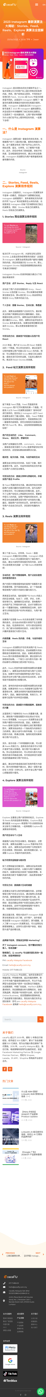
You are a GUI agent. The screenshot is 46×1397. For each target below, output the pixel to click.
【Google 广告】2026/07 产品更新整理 (31, 1153)
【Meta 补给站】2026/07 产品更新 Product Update (29, 1114)
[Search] (40, 1019)
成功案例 (20, 1314)
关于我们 (34, 1314)
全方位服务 (7, 1314)
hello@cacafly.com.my (20, 965)
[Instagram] (10, 1069)
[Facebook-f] (4, 1069)
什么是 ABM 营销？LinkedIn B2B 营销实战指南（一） (32, 1093)
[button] (36, 4)
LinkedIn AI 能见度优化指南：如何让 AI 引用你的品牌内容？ (32, 1134)
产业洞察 (20, 1318)
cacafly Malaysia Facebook (19, 960)
